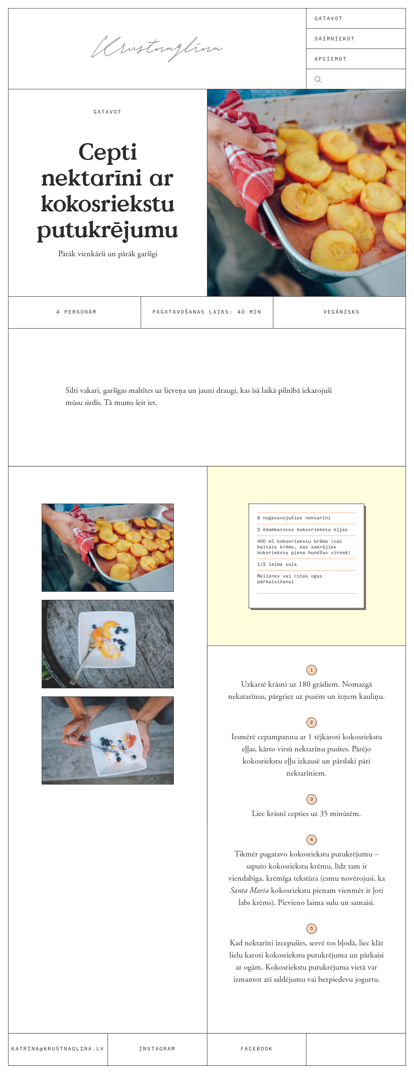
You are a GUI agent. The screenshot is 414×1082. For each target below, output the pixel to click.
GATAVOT (107, 112)
